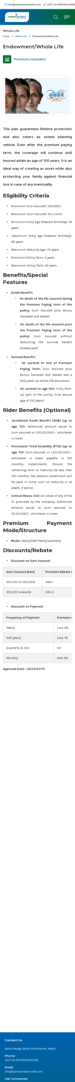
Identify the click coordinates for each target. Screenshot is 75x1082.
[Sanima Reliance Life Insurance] (17, 17)
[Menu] (67, 16)
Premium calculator (30, 59)
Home (6, 36)
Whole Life (21, 36)
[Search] (56, 17)
